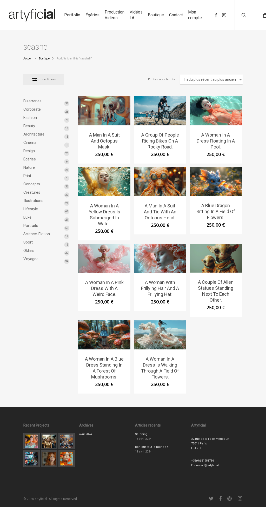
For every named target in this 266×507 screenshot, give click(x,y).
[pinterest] (230, 498)
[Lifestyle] (49, 441)
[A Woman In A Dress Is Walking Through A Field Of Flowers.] (160, 334)
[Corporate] (66, 441)
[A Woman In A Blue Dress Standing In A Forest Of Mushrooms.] (104, 334)
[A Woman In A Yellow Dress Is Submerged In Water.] (104, 181)
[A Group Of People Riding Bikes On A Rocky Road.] (160, 110)
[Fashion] (31, 441)
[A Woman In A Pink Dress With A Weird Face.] (104, 258)
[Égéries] (49, 458)
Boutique (44, 58)
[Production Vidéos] (31, 458)
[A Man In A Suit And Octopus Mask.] (104, 110)
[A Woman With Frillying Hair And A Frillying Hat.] (160, 258)
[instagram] (224, 15)
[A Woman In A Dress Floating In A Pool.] (216, 110)
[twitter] (211, 498)
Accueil (27, 58)
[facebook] (216, 15)
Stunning (141, 434)
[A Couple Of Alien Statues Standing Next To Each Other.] (216, 258)
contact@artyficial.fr (208, 465)
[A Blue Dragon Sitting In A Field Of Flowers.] (216, 181)
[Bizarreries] (66, 458)
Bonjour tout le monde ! (151, 447)
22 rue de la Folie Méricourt (210, 439)
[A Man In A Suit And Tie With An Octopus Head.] (160, 181)
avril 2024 (85, 434)
